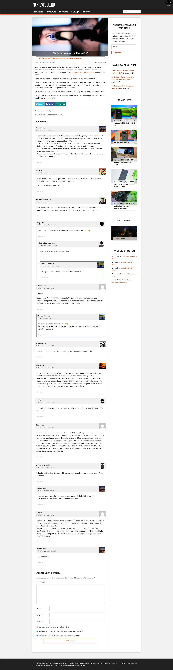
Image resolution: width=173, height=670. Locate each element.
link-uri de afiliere (37, 665)
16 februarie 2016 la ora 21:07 (45, 367)
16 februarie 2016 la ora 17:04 (46, 318)
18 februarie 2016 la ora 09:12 (46, 490)
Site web (39, 621)
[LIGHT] (169, 2)
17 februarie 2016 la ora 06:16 (46, 225)
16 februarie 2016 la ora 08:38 (45, 130)
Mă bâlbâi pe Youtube (124, 65)
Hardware (51, 12)
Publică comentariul (70, 641)
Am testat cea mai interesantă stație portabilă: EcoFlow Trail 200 (125, 123)
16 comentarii (101, 62)
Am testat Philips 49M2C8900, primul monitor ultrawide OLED (124, 162)
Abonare (118, 53)
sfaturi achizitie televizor (49, 114)
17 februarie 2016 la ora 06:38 (50, 266)
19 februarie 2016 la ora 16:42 (45, 515)
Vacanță (75, 12)
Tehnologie (49, 111)
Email (39, 615)
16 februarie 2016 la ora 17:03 (45, 288)
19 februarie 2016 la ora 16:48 (46, 551)
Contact (86, 12)
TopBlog (82, 665)
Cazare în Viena (119, 239)
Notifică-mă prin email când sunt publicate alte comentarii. (60, 631)
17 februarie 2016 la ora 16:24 (45, 467)
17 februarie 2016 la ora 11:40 (45, 427)
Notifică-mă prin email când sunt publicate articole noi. (59, 636)
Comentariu (41, 582)
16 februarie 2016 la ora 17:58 (45, 345)
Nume (39, 608)
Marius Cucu (115, 256)
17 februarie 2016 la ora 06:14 (45, 402)
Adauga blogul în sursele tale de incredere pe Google (60, 58)
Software (63, 12)
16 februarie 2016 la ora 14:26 (45, 202)
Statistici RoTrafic (66, 665)
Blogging (38, 12)
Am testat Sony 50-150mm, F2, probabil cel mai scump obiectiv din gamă (124, 206)
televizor (60, 114)
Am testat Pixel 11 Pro (121, 143)
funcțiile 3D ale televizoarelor (83, 72)
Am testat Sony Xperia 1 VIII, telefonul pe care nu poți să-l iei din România (124, 184)
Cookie (58, 665)
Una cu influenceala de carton (121, 281)
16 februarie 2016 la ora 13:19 (45, 173)
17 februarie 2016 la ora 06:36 (48, 245)
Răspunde (39, 162)
